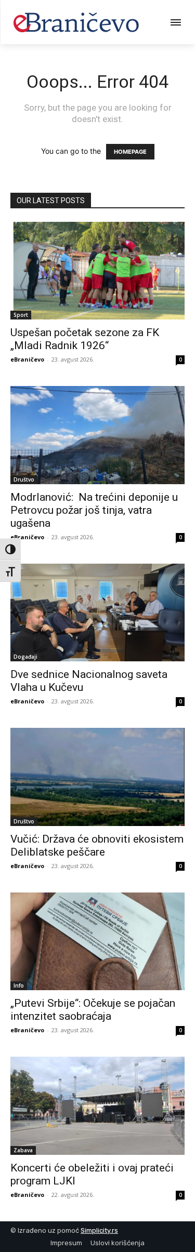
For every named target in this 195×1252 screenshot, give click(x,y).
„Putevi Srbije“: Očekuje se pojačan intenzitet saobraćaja (92, 1009)
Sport (21, 314)
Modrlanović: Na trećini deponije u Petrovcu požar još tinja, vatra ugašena (94, 510)
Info (19, 985)
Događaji (25, 656)
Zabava (23, 1150)
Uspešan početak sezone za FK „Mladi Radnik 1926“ (84, 339)
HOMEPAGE (130, 151)
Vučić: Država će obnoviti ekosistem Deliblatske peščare (97, 845)
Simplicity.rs (99, 1230)
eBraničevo (27, 359)
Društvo (24, 479)
